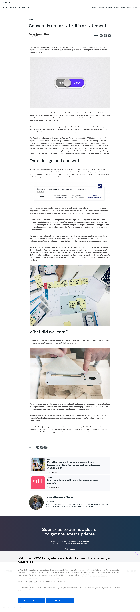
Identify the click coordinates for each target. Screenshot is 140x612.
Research (109, 7)
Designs (101, 7)
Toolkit (135, 7)
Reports (116, 7)
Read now (53, 472)
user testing (62, 213)
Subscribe (72, 549)
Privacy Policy (95, 588)
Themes (93, 7)
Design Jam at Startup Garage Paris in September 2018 (59, 169)
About (129, 7)
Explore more (54, 487)
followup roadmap (46, 213)
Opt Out (111, 588)
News (123, 7)
